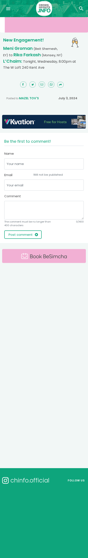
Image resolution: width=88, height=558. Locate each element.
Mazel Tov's (29, 98)
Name (9, 153)
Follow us (76, 480)
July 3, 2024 (67, 98)
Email (33, 175)
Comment (12, 196)
